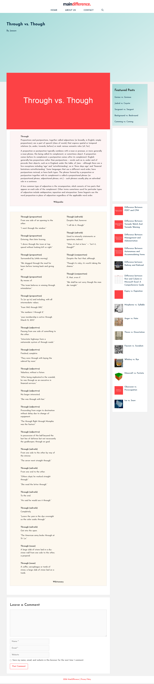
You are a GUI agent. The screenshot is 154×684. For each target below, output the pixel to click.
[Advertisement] (74, 50)
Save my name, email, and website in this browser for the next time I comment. (48, 660)
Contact (89, 10)
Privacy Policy (86, 679)
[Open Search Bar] (102, 10)
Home (54, 10)
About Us (70, 10)
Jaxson (13, 31)
